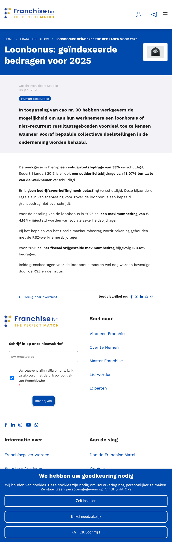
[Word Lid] (139, 14)
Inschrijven (43, 401)
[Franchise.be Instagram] (20, 426)
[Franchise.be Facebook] (5, 426)
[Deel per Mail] (151, 297)
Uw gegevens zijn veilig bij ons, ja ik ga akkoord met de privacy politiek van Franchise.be (46, 378)
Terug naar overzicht (40, 297)
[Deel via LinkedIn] (141, 297)
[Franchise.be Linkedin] (13, 426)
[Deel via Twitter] (136, 297)
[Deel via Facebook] (132, 297)
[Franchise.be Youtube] (28, 426)
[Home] (29, 14)
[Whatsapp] (36, 426)
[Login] (154, 14)
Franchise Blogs (34, 39)
